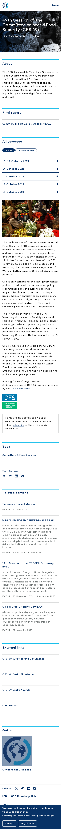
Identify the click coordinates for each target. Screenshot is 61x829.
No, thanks (27, 823)
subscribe (18, 425)
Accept (9, 823)
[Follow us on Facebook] (22, 788)
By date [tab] (8, 150)
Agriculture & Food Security (19, 455)
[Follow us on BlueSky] (34, 788)
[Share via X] (4, 475)
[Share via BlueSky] (22, 475)
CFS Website (10, 705)
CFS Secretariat (20, 388)
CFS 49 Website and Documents (23, 658)
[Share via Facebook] (10, 475)
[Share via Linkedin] (16, 475)
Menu (55, 5)
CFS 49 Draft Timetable (18, 674)
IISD (4, 796)
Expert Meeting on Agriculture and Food (28, 519)
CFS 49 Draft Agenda (16, 689)
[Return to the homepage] (5, 5)
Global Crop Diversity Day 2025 (22, 606)
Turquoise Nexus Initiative (19, 504)
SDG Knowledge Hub (23, 796)
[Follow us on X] (16, 788)
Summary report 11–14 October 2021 (26, 123)
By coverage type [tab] (26, 150)
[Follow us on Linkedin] (28, 788)
